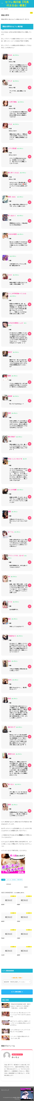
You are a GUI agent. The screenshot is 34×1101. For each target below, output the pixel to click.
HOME (2, 8)
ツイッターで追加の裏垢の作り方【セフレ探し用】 (19, 1037)
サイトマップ (5, 1090)
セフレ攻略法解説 (17, 991)
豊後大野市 (19, 879)
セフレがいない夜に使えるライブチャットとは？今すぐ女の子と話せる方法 (20, 1014)
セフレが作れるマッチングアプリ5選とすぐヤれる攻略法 (20, 1030)
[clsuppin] (13, 874)
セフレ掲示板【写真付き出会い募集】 (17, 4)
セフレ (8, 879)
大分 (4, 879)
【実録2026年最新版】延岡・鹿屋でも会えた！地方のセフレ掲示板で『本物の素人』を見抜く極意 (20, 1006)
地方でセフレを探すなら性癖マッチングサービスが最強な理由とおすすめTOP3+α (20, 1023)
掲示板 (13, 879)
